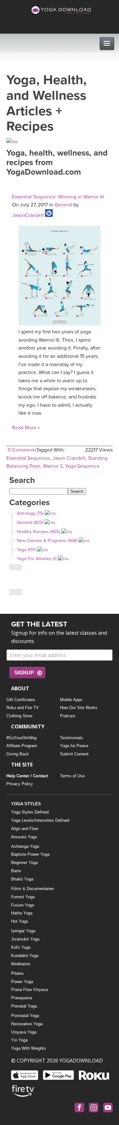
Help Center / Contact (27, 775)
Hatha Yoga (21, 913)
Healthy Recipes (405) (38, 531)
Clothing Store (19, 715)
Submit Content (74, 754)
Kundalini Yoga (24, 955)
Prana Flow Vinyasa (29, 989)
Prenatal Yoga (24, 1006)
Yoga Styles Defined (30, 812)
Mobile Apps (71, 699)
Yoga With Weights (28, 1048)
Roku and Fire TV (22, 707)
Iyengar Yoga (23, 930)
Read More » (26, 428)
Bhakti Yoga (22, 879)
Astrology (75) (30, 513)
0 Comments (22, 450)
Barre (16, 870)
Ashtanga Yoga (25, 846)
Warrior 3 (53, 466)
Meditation (20, 963)
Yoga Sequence (82, 466)
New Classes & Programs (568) (47, 540)
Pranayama (21, 997)
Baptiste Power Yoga (30, 854)
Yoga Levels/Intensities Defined (40, 820)
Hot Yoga (19, 921)
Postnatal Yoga (25, 1015)
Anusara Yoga (24, 836)
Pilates (17, 973)
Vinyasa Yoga (23, 1032)
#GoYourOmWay (21, 737)
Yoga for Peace (74, 745)
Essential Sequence (28, 458)
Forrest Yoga (23, 896)
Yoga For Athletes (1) (36, 558)
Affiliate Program (21, 745)
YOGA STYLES (26, 803)
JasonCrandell (28, 215)
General (63, 205)
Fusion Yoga (22, 905)
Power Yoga (22, 981)
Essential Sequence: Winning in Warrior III (58, 197)
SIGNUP (24, 672)
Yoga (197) (26, 549)
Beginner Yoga (24, 862)
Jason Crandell (68, 458)
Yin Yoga (19, 1040)
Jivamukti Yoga (25, 939)
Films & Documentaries (32, 888)
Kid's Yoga (20, 947)
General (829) (30, 522)
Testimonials (71, 737)
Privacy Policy (19, 783)
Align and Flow (24, 828)
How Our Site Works (78, 707)
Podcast (67, 715)
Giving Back (17, 754)
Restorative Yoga (27, 1023)
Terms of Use (72, 775)
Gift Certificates (20, 699)
